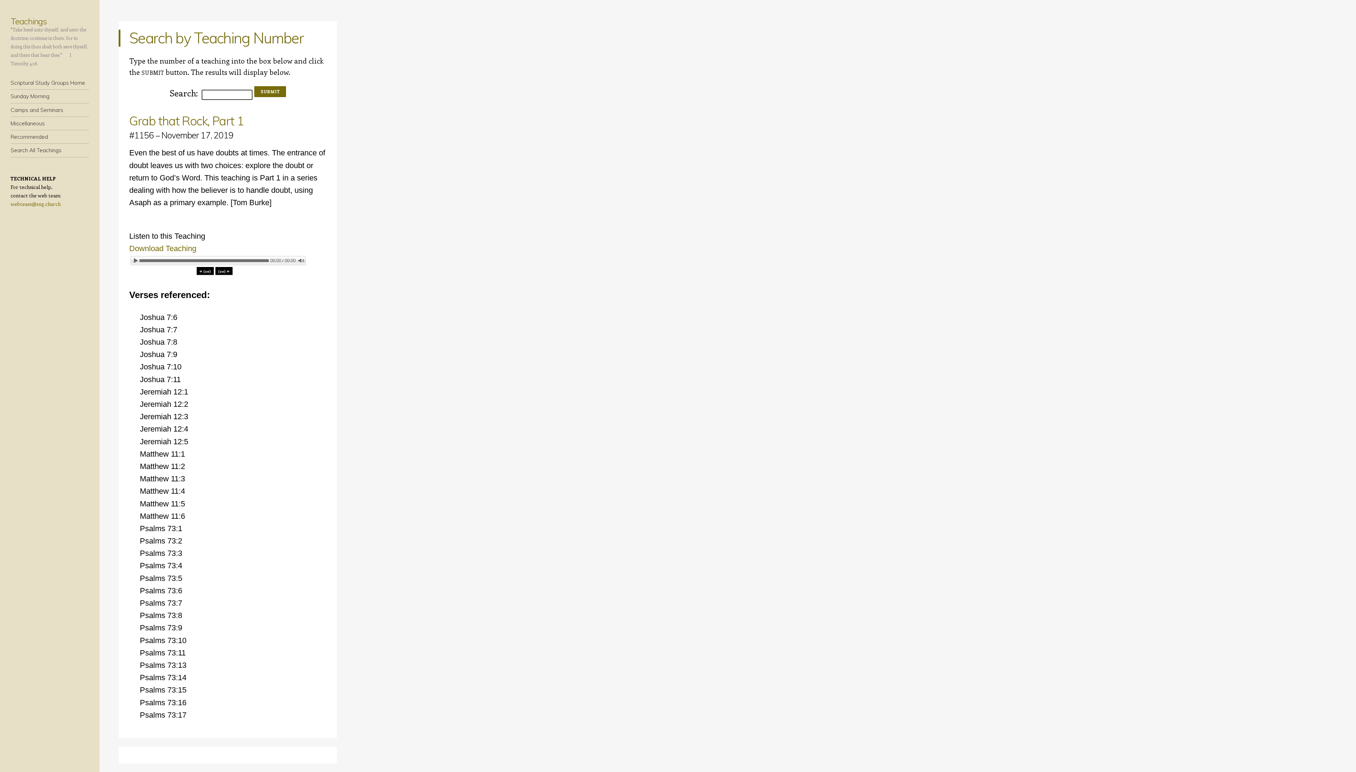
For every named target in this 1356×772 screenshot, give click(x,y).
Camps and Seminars (37, 110)
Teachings (29, 21)
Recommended (29, 136)
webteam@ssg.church (36, 204)
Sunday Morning (30, 96)
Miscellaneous (28, 123)
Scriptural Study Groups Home (48, 82)
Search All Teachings (36, 150)
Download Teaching (162, 248)
